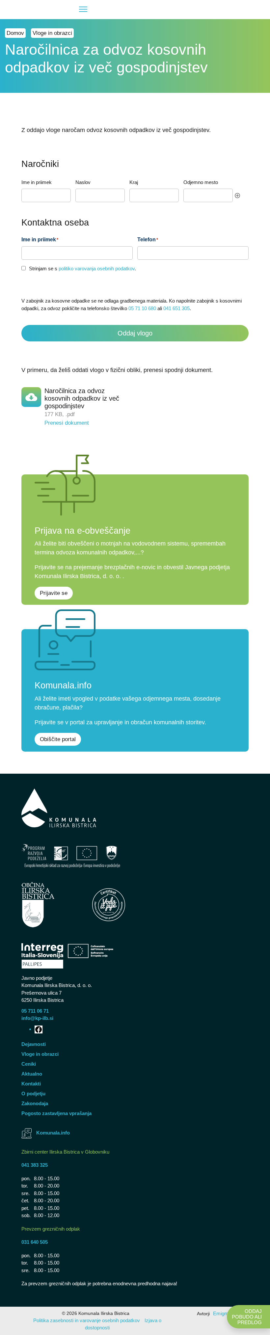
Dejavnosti (33, 1044)
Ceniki (28, 1064)
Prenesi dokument (66, 423)
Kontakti (31, 1083)
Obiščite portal (58, 739)
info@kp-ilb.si (37, 1018)
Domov (15, 33)
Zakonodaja (34, 1103)
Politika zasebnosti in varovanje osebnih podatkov (86, 1320)
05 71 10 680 (142, 308)
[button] (49, 10)
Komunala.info (53, 1132)
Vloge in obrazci (52, 33)
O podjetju (33, 1093)
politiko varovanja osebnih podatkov (97, 268)
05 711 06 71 (35, 1011)
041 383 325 (34, 1165)
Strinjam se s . (82, 268)
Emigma (222, 1313)
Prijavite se (54, 593)
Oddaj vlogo (135, 333)
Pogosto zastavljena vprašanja (56, 1113)
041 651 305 (176, 308)
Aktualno (31, 1074)
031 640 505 (34, 1242)
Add (237, 195)
